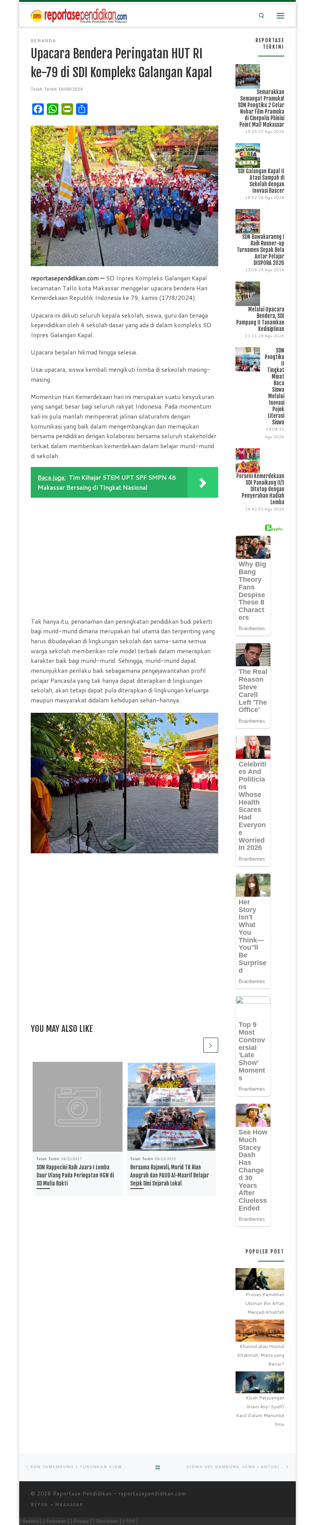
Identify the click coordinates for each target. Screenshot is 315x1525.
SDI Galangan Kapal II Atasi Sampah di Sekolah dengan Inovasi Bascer (261, 181)
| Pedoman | (56, 1521)
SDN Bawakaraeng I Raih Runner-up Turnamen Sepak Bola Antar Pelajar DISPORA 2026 (260, 249)
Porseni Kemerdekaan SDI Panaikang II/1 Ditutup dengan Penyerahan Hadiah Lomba (260, 489)
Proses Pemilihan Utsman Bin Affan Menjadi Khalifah (264, 1303)
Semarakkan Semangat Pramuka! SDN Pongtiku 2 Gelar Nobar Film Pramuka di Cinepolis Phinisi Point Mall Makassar (261, 108)
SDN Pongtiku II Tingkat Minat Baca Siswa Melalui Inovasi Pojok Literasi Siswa (274, 386)
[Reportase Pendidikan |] (79, 15)
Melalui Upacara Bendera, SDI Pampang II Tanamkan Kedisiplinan (260, 319)
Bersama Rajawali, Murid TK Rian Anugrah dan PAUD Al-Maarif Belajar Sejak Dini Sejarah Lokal (169, 1175)
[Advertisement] (124, 555)
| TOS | (130, 1521)
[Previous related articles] (194, 1045)
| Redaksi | (30, 1521)
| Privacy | (81, 1521)
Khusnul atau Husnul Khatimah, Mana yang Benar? (260, 1355)
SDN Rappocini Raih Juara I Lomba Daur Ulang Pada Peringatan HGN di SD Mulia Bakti (75, 1175)
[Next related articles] (210, 1045)
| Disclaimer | (107, 1521)
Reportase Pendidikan (82, 1493)
